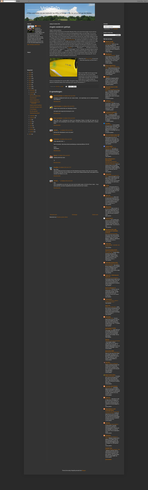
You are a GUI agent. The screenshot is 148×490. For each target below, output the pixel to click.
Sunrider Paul (108, 448)
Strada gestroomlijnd (35, 113)
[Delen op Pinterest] (75, 86)
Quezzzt (107, 339)
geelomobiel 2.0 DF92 (110, 328)
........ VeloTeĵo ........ (50, 8)
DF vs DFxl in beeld (109, 102)
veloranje (107, 423)
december (32, 90)
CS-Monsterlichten (70, 39)
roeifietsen (108, 101)
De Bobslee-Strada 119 (111, 112)
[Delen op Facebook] (74, 86)
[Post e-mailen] (66, 86)
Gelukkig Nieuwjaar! (109, 113)
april (31, 125)
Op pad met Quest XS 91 (111, 250)
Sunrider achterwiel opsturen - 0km (112, 449)
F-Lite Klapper (33, 109)
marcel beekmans (58, 95)
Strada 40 (107, 397)
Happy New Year (109, 387)
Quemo (55, 155)
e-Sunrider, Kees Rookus (111, 386)
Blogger (84, 470)
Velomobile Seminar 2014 (111, 262)
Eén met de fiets (108, 329)
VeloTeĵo (56, 130)
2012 (30, 86)
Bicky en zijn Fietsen (110, 65)
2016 (30, 80)
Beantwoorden (57, 101)
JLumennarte (108, 299)
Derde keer (107, 219)
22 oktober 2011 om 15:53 (66, 139)
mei (31, 123)
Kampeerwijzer (109, 146)
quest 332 (107, 305)
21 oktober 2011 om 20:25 (69, 118)
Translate (115, 28)
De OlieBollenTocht (109, 318)
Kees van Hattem (58, 118)
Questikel (107, 362)
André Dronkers (58, 106)
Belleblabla (108, 435)
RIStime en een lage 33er (110, 306)
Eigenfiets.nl (108, 54)
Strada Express (109, 218)
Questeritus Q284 (109, 351)
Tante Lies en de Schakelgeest (111, 277)
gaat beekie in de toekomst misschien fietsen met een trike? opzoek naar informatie (112, 163)
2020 (30, 72)
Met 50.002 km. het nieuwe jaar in (112, 352)
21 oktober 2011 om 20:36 (66, 130)
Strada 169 (108, 243)
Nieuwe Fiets (108, 289)
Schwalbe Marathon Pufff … (36, 107)
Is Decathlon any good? (110, 55)
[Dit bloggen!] (71, 86)
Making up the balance (110, 376)
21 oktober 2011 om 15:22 (68, 106)
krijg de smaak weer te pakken (111, 424)
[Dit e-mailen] (69, 86)
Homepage (74, 214)
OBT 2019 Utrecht (109, 196)
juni (31, 121)
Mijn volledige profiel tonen (33, 44)
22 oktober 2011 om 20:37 (64, 155)
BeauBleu (56, 167)
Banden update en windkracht (111, 363)
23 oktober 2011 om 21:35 (66, 180)
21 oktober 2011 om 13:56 (69, 95)
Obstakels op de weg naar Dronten (112, 340)
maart (31, 127)
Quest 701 (107, 195)
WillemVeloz (108, 207)
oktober (32, 94)
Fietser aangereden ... (35, 100)
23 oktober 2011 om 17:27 (65, 167)
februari (32, 129)
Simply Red (108, 174)
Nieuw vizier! (108, 398)
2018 (30, 76)
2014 (30, 84)
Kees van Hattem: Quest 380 (112, 135)
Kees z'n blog (89, 58)
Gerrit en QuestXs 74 (110, 288)
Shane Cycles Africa (110, 374)
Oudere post (95, 214)
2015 (30, 82)
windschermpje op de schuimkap (35, 102)
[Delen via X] (72, 86)
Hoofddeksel (108, 208)
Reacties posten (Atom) (62, 217)
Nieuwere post (53, 214)
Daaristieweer (33, 98)
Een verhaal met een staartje (111, 233)
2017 (30, 78)
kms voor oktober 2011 (35, 96)
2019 (30, 74)
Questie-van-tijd (109, 41)
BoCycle (107, 76)
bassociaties (108, 459)
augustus (32, 117)
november (32, 92)
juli (31, 119)
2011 (30, 88)
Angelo (70, 47)
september (32, 115)
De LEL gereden (34, 111)
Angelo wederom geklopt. (36, 105)
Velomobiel (108, 317)
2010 (30, 134)
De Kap (107, 186)
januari (32, 131)
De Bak (107, 185)
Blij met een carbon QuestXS (111, 136)
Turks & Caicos (108, 124)
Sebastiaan (56, 139)
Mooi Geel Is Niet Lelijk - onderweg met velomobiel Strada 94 (111, 231)
